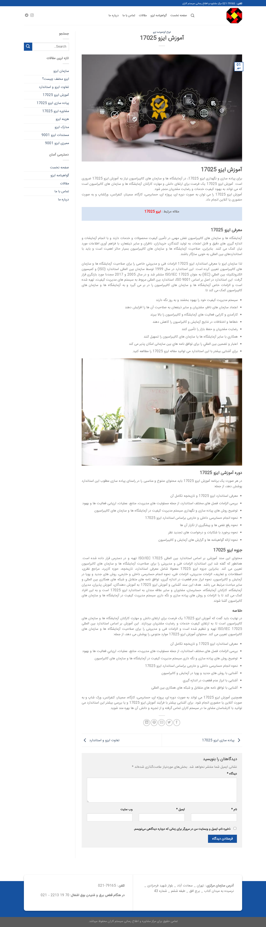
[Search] (192, 15)
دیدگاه (232, 774)
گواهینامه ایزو (158, 15)
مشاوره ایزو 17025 (55, 111)
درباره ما (113, 15)
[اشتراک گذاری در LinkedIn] (146, 722)
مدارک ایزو (62, 127)
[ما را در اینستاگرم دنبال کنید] (32, 15)
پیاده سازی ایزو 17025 (218, 740)
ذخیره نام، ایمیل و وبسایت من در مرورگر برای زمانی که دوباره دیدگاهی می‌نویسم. (182, 829)
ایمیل (180, 809)
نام (234, 809)
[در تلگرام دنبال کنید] (26, 15)
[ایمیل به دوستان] (161, 722)
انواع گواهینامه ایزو (162, 32)
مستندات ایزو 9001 (55, 135)
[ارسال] (28, 47)
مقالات (143, 15)
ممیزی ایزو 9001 (57, 143)
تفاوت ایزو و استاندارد (103, 740)
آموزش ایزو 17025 (56, 95)
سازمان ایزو (61, 71)
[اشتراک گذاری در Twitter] (169, 722)
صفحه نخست (178, 15)
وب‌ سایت (127, 809)
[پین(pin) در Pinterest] (154, 722)
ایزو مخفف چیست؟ (55, 79)
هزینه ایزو (62, 119)
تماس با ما (128, 15)
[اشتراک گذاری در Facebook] (176, 722)
